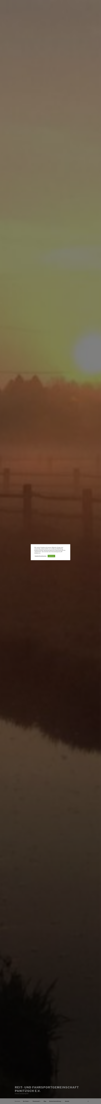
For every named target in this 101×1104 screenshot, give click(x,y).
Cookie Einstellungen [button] (40, 556)
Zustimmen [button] (51, 556)
